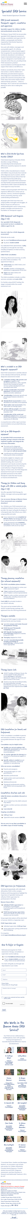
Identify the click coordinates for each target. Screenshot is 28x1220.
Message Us (8, 1205)
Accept (14, 1217)
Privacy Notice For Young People (9, 984)
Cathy (24, 245)
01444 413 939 (17, 1197)
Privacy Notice (5, 983)
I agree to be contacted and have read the (14, 998)
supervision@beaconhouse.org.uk (15, 935)
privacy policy (7, 998)
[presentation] (13, 1004)
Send (4, 1009)
